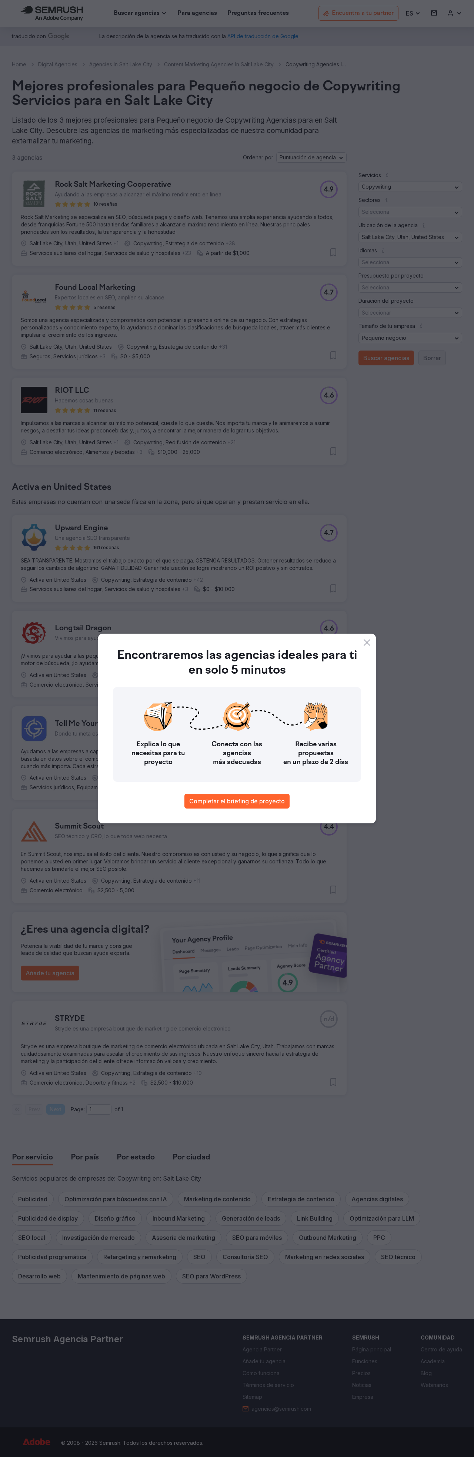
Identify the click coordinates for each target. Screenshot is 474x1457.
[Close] (367, 642)
